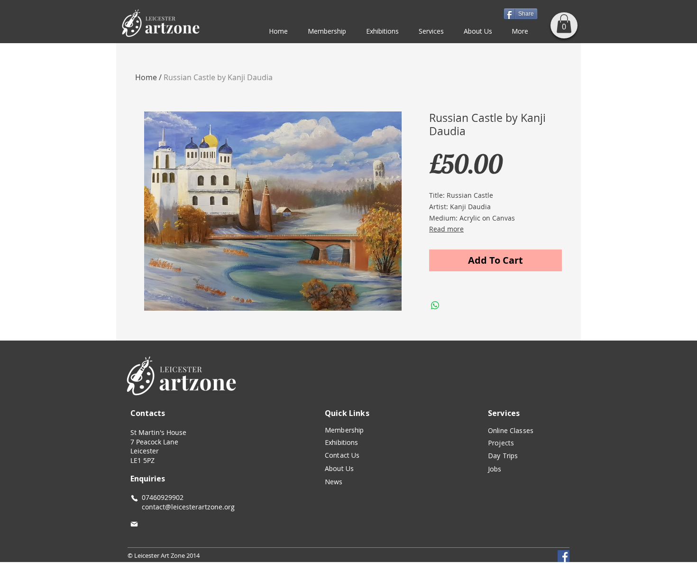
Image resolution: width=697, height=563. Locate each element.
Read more (446, 228)
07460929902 (162, 497)
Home (146, 77)
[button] (564, 23)
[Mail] (134, 524)
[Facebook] (563, 556)
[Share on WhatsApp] (435, 305)
